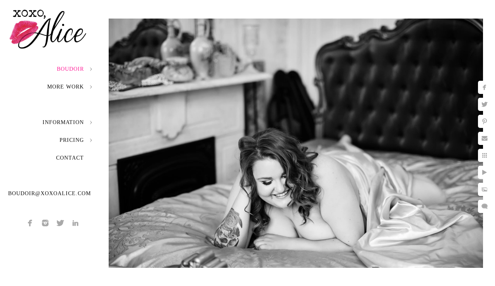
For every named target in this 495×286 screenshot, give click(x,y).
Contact (70, 158)
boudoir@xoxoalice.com (49, 193)
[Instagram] (45, 223)
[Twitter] (60, 223)
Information (63, 122)
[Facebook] (30, 223)
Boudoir (70, 69)
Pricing (72, 140)
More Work (65, 87)
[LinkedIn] (75, 223)
